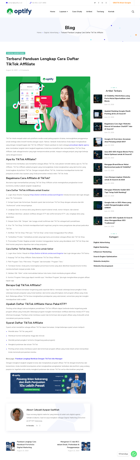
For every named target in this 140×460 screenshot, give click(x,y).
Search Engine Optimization (105, 256)
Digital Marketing (101, 247)
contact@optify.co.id (15, 3)
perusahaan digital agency (79, 145)
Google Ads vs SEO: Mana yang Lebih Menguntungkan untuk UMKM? (117, 205)
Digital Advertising (51, 32)
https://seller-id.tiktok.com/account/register (46, 195)
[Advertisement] (114, 66)
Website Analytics (101, 261)
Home (39, 32)
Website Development (103, 266)
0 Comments (24, 70)
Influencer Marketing (102, 252)
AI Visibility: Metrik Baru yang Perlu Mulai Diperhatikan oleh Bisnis (117, 98)
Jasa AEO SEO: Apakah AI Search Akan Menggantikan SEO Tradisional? (118, 220)
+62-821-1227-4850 (38, 3)
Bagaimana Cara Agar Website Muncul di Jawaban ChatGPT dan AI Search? (118, 126)
